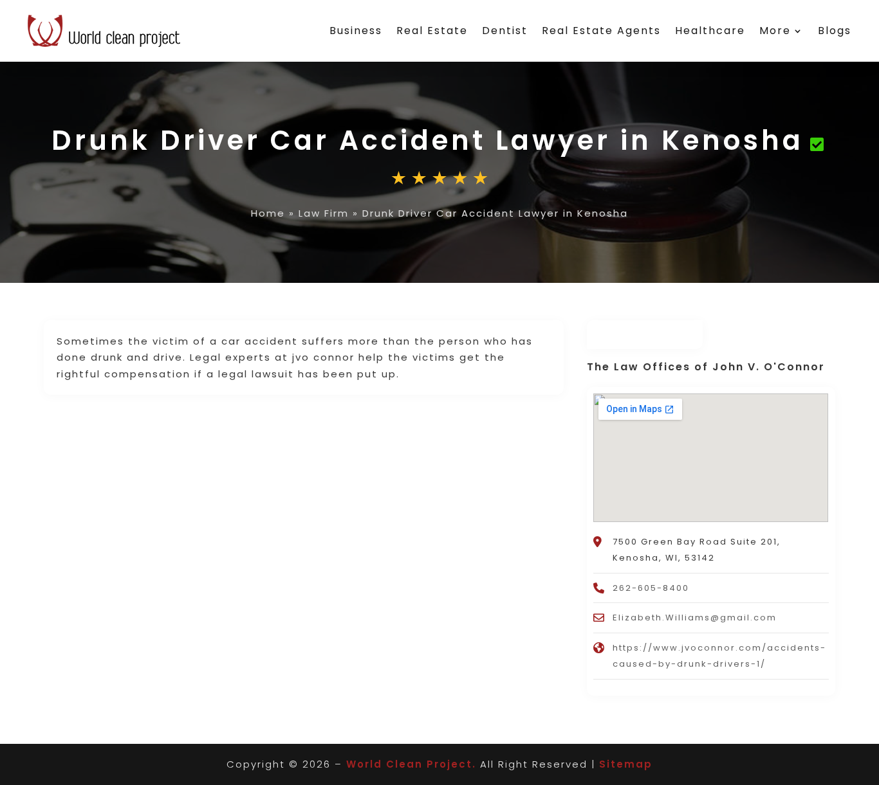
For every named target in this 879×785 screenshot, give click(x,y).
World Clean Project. (411, 764)
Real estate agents (601, 30)
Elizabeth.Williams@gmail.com (695, 617)
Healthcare (710, 30)
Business (355, 30)
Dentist (505, 30)
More (775, 30)
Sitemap (625, 764)
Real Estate (432, 30)
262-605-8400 (651, 588)
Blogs (834, 30)
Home (268, 213)
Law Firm (324, 213)
